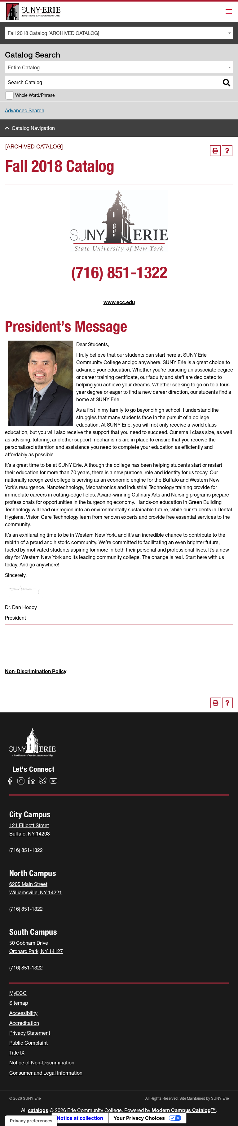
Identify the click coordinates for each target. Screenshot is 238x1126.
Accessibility (23, 1013)
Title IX (16, 1053)
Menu (227, 12)
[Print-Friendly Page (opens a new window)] (215, 150)
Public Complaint (28, 1043)
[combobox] (119, 33)
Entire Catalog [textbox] (24, 67)
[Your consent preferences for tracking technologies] (31, 1120)
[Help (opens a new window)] (227, 150)
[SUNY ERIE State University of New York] (33, 11)
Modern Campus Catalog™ (184, 1110)
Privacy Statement (29, 1033)
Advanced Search (24, 110)
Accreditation (24, 1023)
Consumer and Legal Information (45, 1073)
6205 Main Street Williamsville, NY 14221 (35, 888)
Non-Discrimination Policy (35, 671)
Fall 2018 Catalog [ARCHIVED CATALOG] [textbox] (53, 33)
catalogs (38, 1110)
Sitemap (18, 1003)
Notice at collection (80, 1118)
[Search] (226, 82)
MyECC (18, 993)
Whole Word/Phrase (35, 95)
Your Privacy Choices (139, 1118)
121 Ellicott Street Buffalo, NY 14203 (29, 829)
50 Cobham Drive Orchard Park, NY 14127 (36, 947)
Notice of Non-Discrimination (41, 1062)
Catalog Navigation (33, 128)
